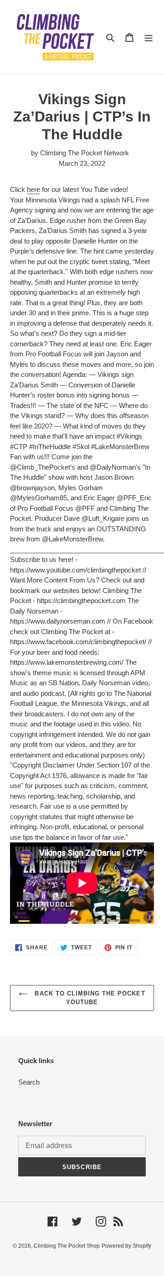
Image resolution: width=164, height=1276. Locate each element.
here (33, 189)
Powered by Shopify (126, 1246)
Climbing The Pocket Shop (67, 1246)
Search (29, 1082)
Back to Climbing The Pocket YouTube (88, 998)
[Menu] (148, 37)
